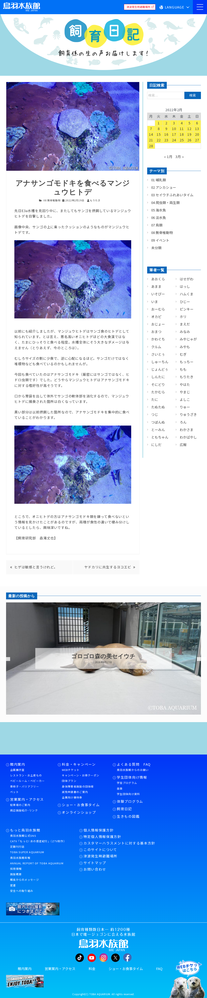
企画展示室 (17, 770)
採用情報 (16, 869)
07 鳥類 (157, 225)
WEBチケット (70, 770)
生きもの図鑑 (128, 816)
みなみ (185, 331)
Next (199, 659)
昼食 (120, 788)
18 (182, 134)
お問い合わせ (94, 869)
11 (182, 128)
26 (189, 140)
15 (159, 134)
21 (151, 140)
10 (174, 128)
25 (182, 140)
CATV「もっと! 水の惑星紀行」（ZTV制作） (38, 841)
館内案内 (17, 764)
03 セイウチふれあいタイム (172, 194)
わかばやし (188, 437)
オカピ (156, 316)
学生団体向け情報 (132, 777)
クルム (156, 346)
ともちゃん (159, 437)
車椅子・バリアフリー (24, 786)
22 (159, 140)
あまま (156, 286)
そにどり (158, 384)
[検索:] (174, 95)
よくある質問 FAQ (134, 764)
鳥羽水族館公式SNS (23, 836)
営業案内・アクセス (27, 799)
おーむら (158, 309)
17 (174, 134)
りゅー (185, 407)
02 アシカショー (163, 187)
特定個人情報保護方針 (102, 836)
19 (189, 134)
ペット (14, 792)
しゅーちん (159, 361)
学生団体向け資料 (128, 794)
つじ (154, 414)
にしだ (156, 444)
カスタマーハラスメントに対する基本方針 (119, 843)
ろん (183, 422)
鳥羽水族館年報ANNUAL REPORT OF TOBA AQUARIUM (36, 860)
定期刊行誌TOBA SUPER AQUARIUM (27, 849)
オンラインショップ (79, 812)
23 (166, 140)
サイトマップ (94, 862)
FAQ (159, 968)
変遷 (13, 885)
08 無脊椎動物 (51, 200)
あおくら (158, 278)
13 (197, 128)
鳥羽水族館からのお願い (133, 770)
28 (151, 145)
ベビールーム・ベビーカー (27, 781)
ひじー (185, 301)
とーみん (158, 429)
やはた (185, 384)
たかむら (158, 392)
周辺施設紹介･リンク (24, 810)
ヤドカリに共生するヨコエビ (107, 567)
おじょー (158, 324)
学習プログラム (127, 783)
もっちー (186, 361)
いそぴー (158, 293)
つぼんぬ (158, 422)
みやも (185, 346)
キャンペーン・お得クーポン (80, 775)
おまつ (156, 331)
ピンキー (186, 309)
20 (197, 134)
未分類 (156, 247)
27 (197, 140)
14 (151, 134)
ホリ (183, 316)
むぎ (183, 354)
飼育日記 (124, 808)
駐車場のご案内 (20, 805)
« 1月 (168, 156)
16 (166, 134)
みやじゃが (188, 339)
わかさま (186, 429)
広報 (183, 444)
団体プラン (69, 781)
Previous (3, 659)
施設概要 (16, 874)
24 (174, 140)
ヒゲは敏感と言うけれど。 (35, 567)
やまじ (185, 392)
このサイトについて (100, 849)
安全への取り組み (21, 891)
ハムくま (186, 293)
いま (154, 301)
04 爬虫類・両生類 (165, 202)
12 (189, 128)
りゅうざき (188, 414)
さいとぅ (158, 354)
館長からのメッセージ (24, 880)
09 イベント (160, 240)
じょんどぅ (159, 369)
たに (154, 399)
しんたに (158, 376)
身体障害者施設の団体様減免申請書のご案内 (78, 789)
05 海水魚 (158, 210)
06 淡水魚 (158, 217)
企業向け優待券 (72, 797)
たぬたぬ (158, 407)
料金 (92, 968)
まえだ (185, 324)
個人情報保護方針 (98, 830)
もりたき (186, 376)
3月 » (179, 156)
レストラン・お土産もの (26, 775)
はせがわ (186, 278)
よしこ (185, 399)
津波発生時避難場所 (100, 856)
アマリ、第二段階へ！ (103, 656)
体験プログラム (130, 801)
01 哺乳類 (158, 179)
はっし (185, 286)
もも (183, 369)
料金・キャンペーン (79, 764)
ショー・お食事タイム (81, 804)
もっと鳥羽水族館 (25, 830)
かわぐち (158, 339)
